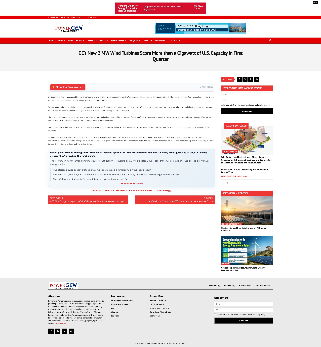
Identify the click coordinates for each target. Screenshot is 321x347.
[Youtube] (71, 331)
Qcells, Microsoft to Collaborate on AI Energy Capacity (243, 229)
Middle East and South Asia (234, 176)
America (97, 190)
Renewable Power (56, 17)
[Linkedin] (64, 331)
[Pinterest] (250, 79)
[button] (270, 41)
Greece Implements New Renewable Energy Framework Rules (243, 269)
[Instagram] (57, 331)
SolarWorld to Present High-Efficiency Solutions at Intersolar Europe (180, 201)
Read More (61, 323)
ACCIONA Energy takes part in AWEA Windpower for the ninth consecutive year (87, 201)
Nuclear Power (74, 17)
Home (52, 40)
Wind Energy (163, 190)
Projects (134, 40)
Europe (225, 264)
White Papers (117, 40)
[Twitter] (245, 79)
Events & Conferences (154, 40)
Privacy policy (266, 105)
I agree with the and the (247, 105)
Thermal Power (92, 17)
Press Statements (97, 40)
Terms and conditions (245, 105)
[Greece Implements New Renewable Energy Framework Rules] (247, 250)
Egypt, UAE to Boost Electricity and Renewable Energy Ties (244, 171)
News (60, 40)
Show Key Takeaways (68, 87)
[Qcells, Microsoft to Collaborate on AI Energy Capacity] (247, 210)
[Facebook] (239, 79)
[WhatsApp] (256, 79)
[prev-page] (222, 183)
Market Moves (75, 40)
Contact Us (174, 40)
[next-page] (226, 183)
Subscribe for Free (132, 183)
